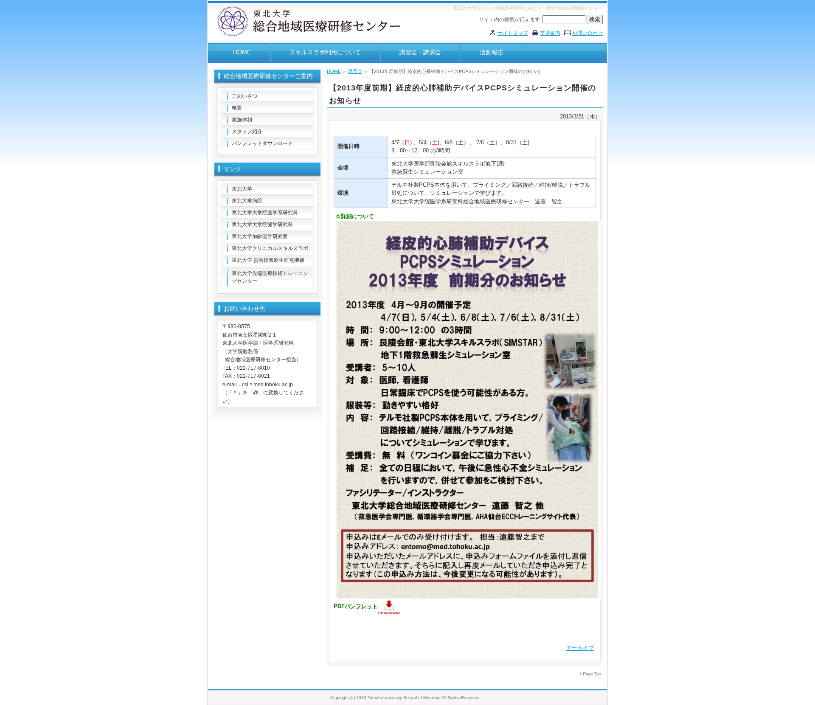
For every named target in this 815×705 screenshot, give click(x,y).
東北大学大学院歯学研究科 (262, 225)
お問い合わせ (587, 33)
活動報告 (491, 52)
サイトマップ (512, 33)
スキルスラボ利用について (325, 52)
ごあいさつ (244, 96)
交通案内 (550, 33)
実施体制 (242, 120)
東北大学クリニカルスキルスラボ (270, 248)
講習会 (355, 71)
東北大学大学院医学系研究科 (265, 213)
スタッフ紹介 (247, 132)
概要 (237, 108)
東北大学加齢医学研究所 (260, 236)
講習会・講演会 (420, 52)
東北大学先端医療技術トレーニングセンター (270, 277)
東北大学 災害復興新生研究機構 (268, 260)
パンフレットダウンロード (262, 143)
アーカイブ (580, 648)
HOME (242, 52)
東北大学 (242, 189)
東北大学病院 (247, 201)
